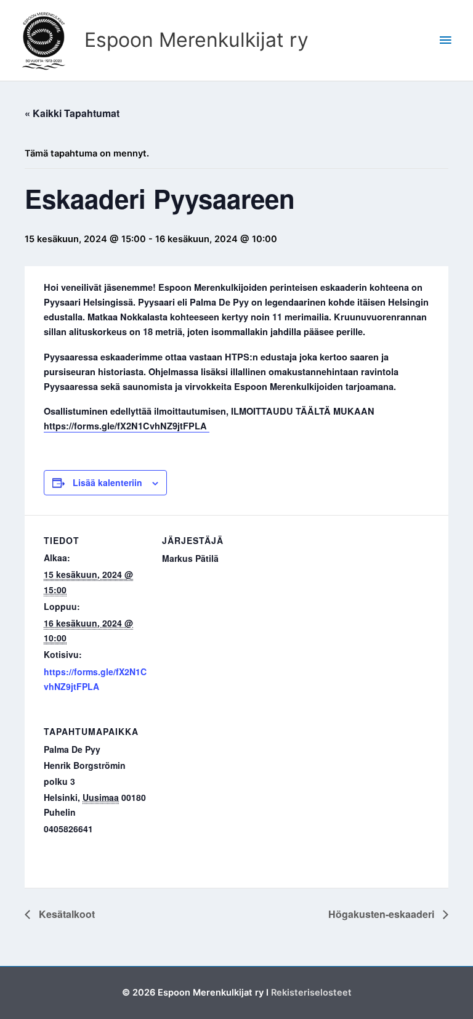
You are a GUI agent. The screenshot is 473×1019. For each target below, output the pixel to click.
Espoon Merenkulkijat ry (196, 40)
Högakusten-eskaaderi (382, 914)
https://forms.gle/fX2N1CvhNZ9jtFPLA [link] (126, 426)
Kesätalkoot (65, 914)
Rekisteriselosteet (311, 992)
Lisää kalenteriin (107, 482)
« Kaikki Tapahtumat (72, 113)
